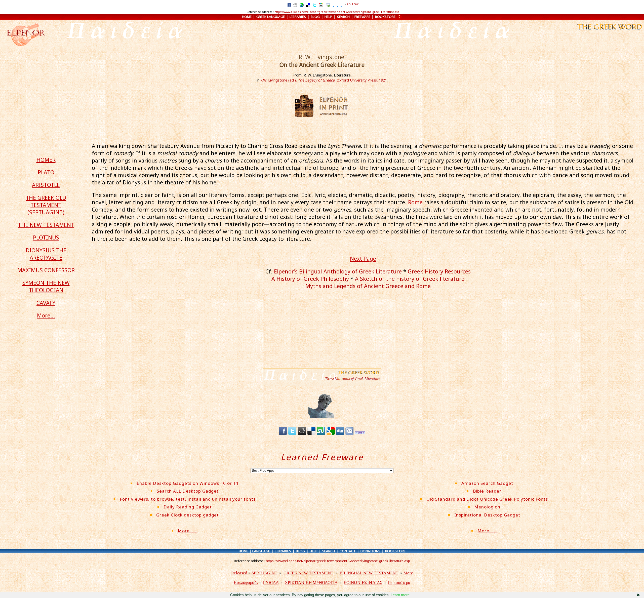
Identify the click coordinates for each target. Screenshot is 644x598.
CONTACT (348, 551)
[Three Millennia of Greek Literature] (609, 30)
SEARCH (343, 16)
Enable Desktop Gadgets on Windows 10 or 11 (188, 483)
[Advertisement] (366, 330)
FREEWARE (362, 16)
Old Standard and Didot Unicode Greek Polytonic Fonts (487, 499)
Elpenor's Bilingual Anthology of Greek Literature (338, 271)
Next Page (363, 258)
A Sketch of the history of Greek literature (409, 278)
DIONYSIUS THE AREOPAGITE (46, 254)
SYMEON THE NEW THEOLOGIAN (46, 286)
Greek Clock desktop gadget (187, 515)
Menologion (487, 507)
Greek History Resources (439, 271)
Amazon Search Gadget (487, 483)
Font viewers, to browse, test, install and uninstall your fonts (188, 499)
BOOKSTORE (385, 16)
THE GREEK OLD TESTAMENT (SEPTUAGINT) (46, 205)
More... (46, 315)
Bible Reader (487, 491)
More (187, 531)
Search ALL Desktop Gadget (188, 491)
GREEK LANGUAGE (270, 16)
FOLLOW (352, 4)
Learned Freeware (322, 457)
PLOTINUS (46, 237)
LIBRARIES (298, 16)
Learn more (400, 595)
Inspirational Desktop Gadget (487, 515)
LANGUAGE (261, 551)
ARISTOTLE (46, 184)
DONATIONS (370, 551)
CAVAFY (45, 302)
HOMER (46, 159)
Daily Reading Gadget (188, 507)
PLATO (46, 172)
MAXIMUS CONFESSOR (46, 270)
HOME (247, 16)
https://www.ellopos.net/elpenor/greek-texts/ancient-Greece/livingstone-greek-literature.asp (336, 12)
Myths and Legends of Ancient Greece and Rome (368, 286)
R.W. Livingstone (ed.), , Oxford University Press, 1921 (323, 80)
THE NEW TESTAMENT (46, 224)
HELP (328, 16)
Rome (415, 202)
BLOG (315, 16)
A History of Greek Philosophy (310, 278)
